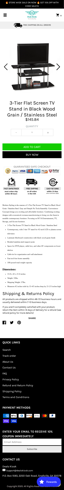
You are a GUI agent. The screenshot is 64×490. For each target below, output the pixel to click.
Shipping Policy (11, 391)
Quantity (32, 126)
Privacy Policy (10, 379)
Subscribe (32, 449)
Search (6, 349)
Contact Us (9, 367)
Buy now (32, 154)
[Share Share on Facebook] (4, 324)
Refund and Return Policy (17, 385)
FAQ (4, 373)
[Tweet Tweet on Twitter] (12, 324)
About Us (7, 361)
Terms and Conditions (15, 397)
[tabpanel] (32, 67)
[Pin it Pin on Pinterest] (19, 324)
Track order (9, 355)
